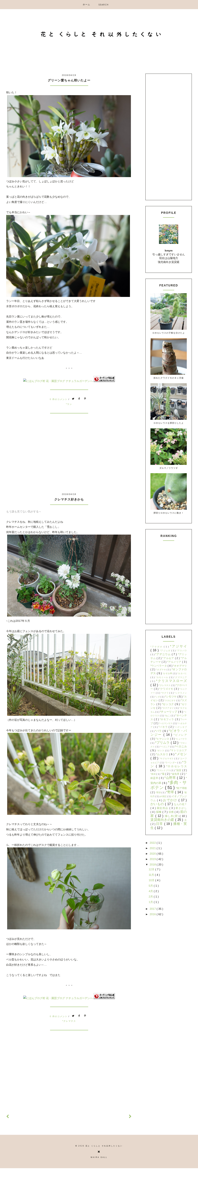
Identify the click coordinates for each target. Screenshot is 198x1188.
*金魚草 (175, 774)
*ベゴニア (165, 746)
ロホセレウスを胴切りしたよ (169, 422)
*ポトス (161, 750)
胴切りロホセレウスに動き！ (169, 512)
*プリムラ (163, 742)
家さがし (181, 808)
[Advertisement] (69, 460)
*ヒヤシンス (163, 738)
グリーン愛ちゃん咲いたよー (69, 80)
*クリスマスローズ (171, 681)
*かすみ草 (168, 673)
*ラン (69, 404)
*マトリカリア (178, 750)
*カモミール (162, 677)
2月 (151, 896)
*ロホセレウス (176, 766)
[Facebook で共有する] (79, 399)
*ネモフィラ (167, 719)
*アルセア (168, 658)
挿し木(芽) (172, 816)
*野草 (170, 792)
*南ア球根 (181, 788)
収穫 (172, 812)
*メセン (181, 754)
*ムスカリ (162, 754)
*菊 (163, 774)
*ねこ (168, 715)
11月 (152, 874)
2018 (153, 864)
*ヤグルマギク (167, 758)
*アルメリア (174, 662)
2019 (153, 859)
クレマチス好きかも (69, 499)
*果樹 (153, 774)
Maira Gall (99, 1157)
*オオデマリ (180, 665)
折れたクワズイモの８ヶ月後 (169, 377)
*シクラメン (180, 693)
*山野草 (170, 778)
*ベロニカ (181, 746)
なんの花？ (180, 804)
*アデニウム (163, 654)
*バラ (159, 730)
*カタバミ (182, 673)
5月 (151, 885)
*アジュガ (165, 650)
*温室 (178, 770)
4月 (151, 891)
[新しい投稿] (7, 1116)
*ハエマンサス (166, 723)
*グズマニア (180, 677)
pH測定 (163, 796)
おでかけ (170, 800)
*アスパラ (182, 650)
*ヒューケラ (181, 739)
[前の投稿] (130, 1116)
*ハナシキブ (180, 727)
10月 (152, 880)
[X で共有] (73, 399)
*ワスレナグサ (163, 770)
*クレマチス (69, 1021)
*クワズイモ (166, 689)
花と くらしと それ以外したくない (104, 1146)
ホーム (86, 4)
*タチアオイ (168, 708)
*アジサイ (178, 646)
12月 (152, 869)
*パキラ (164, 727)
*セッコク (168, 704)
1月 (151, 902)
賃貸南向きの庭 (162, 820)
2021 (153, 848)
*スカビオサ (170, 700)
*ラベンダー (171, 762)
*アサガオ (157, 646)
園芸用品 (163, 808)
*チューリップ (169, 711)
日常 (160, 824)
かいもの (157, 804)
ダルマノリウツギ (168, 467)
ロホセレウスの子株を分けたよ (168, 332)
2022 (153, 842)
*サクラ (165, 693)
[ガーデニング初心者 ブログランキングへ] (104, 381)
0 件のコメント (59, 399)
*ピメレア (180, 735)
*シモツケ (171, 696)
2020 (153, 853)
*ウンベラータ (159, 665)
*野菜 (159, 792)
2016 (153, 914)
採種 (159, 811)
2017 (153, 908)
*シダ (157, 697)
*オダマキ (161, 669)
